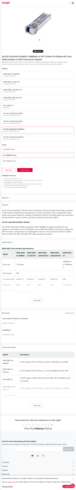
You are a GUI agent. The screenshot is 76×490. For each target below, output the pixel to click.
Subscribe (68, 449)
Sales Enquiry (24, 170)
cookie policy (11, 482)
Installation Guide (8, 335)
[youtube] (32, 456)
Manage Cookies (7, 486)
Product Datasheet (8, 323)
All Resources (69, 313)
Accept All (68, 486)
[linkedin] (38, 456)
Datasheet (8, 170)
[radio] (23, 424)
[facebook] (43, 456)
